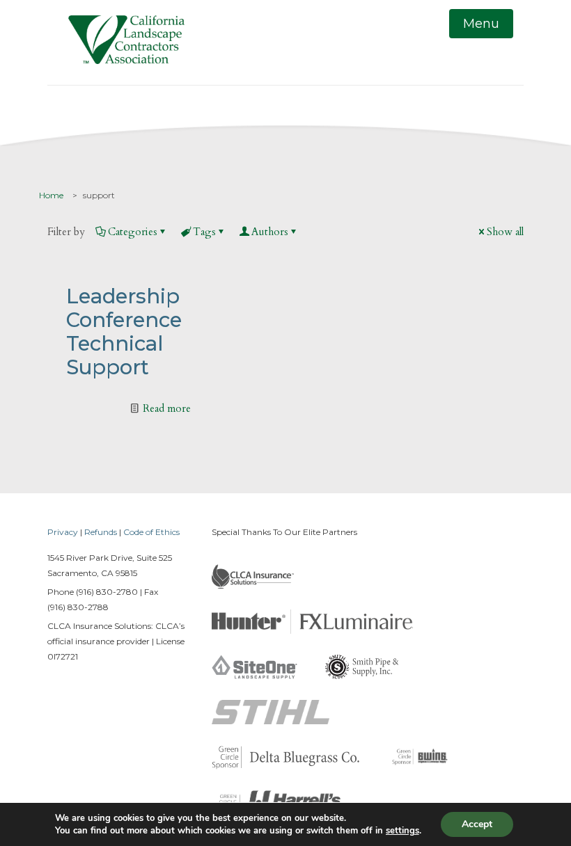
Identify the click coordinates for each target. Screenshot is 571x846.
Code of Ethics (151, 532)
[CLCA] (126, 42)
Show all (505, 232)
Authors (269, 232)
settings (402, 830)
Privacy (62, 532)
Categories (132, 232)
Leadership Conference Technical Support (124, 331)
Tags (204, 232)
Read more (167, 408)
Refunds (100, 532)
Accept (477, 824)
